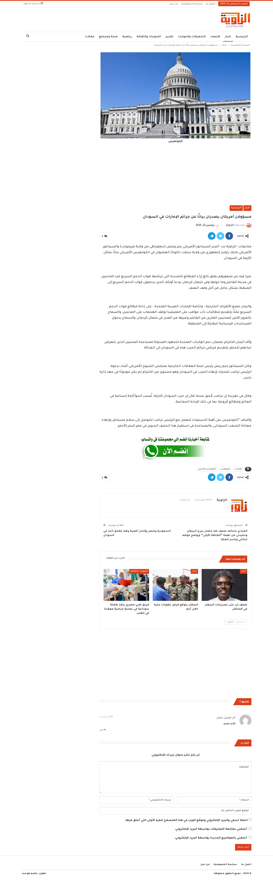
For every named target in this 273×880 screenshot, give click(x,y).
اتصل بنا (210, 4)
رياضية (127, 36)
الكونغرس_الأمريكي (207, 469)
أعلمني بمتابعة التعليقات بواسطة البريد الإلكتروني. (211, 829)
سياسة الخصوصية (192, 4)
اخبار (228, 36)
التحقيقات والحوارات (192, 36)
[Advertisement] (175, 174)
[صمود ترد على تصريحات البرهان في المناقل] (224, 585)
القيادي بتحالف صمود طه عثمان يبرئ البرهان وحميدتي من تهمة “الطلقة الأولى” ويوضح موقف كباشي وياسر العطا (214, 535)
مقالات (89, 36)
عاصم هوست (30, 873)
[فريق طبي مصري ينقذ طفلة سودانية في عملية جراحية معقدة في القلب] (126, 585)
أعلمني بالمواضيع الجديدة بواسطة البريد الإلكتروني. (210, 838)
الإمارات (238, 469)
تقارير (169, 36)
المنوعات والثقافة (148, 36)
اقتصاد (215, 36)
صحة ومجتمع (108, 36)
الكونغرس (225, 469)
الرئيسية (242, 36)
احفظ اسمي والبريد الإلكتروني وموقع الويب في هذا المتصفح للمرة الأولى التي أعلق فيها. (186, 820)
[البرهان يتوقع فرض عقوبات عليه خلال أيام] (175, 585)
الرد (101, 730)
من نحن (173, 4)
